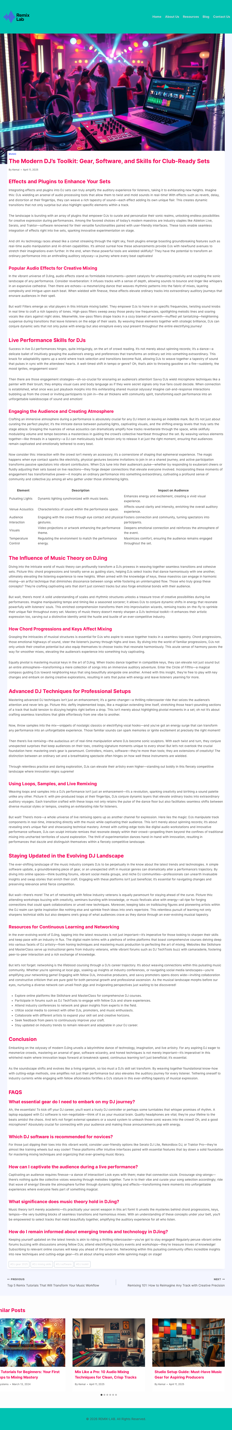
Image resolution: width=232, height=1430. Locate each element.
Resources (191, 16)
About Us (172, 16)
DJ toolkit (82, 1264)
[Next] (218, 1355)
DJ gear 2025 (19, 1264)
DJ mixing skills (41, 1264)
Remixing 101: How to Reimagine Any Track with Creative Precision (176, 1282)
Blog (206, 16)
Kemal (15, 169)
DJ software (64, 1264)
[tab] (101, 1395)
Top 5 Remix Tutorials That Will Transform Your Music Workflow (53, 1282)
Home (156, 16)
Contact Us (221, 16)
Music (12, 154)
